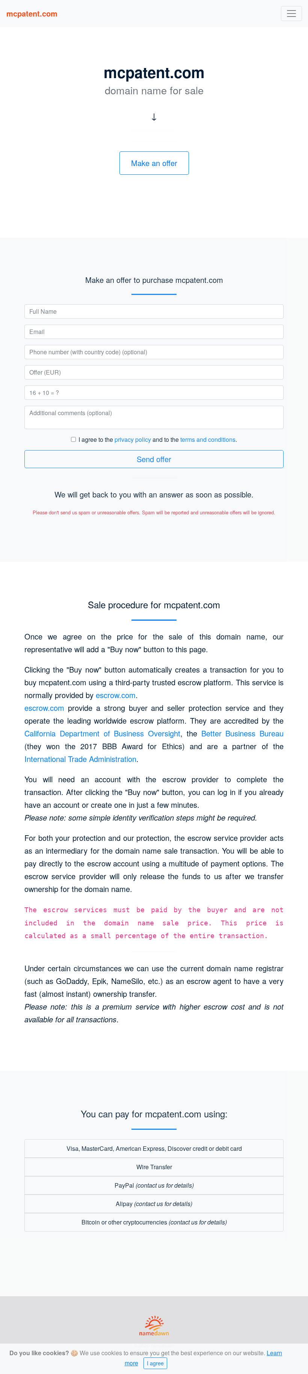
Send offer (154, 458)
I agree (155, 1363)
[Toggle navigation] (291, 13)
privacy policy (133, 439)
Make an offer (154, 162)
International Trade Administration (80, 758)
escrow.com (116, 694)
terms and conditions (208, 439)
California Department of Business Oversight (102, 733)
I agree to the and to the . (158, 439)
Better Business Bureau (242, 733)
